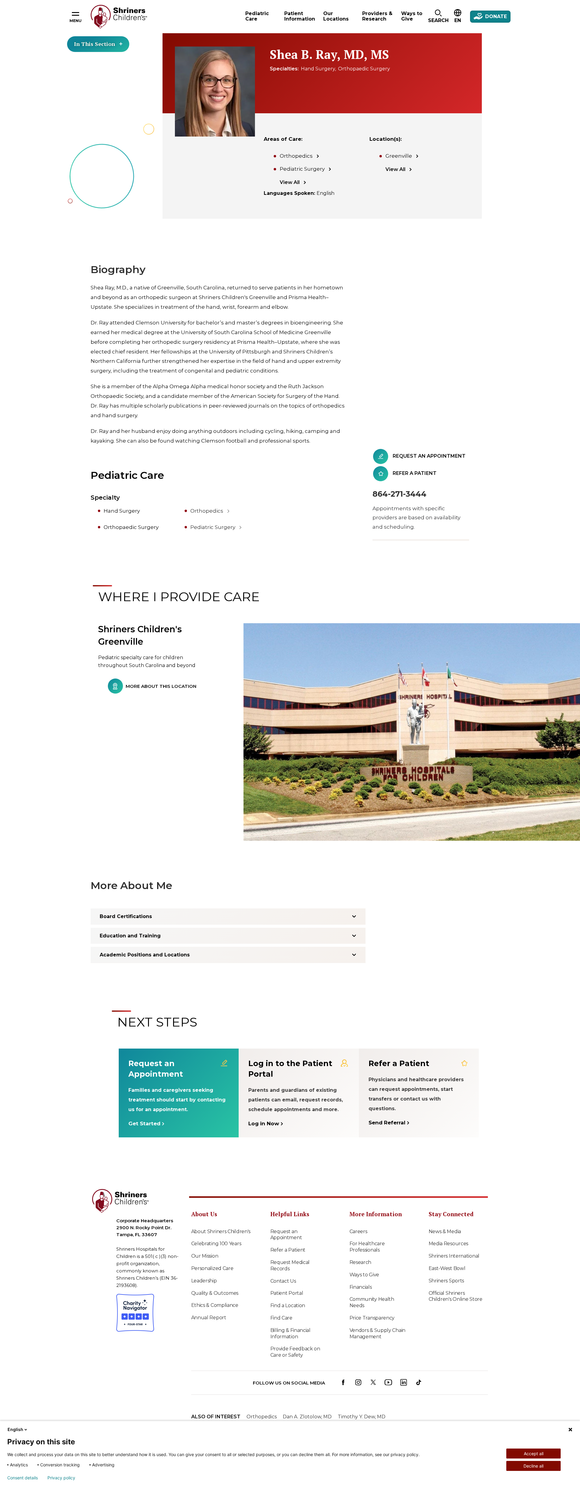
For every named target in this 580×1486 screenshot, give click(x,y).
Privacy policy (61, 1477)
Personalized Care (212, 1268)
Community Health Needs (372, 1302)
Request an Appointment (286, 1235)
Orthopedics (296, 156)
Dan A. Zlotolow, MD (307, 1417)
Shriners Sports (446, 1281)
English (15, 1429)
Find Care (281, 1318)
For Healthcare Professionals (367, 1247)
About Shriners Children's (221, 1231)
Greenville (398, 156)
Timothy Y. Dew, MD (361, 1417)
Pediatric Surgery (302, 169)
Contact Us (283, 1281)
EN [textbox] (457, 20)
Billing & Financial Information (290, 1333)
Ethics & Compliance (214, 1305)
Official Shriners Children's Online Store (455, 1296)
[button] (438, 16)
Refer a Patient (288, 1250)
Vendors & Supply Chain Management (377, 1333)
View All (290, 182)
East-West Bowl (447, 1268)
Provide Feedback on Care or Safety (295, 1352)
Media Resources (449, 1243)
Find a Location (287, 1305)
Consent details (22, 1477)
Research (361, 1262)
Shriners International (454, 1256)
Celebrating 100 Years (216, 1243)
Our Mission (204, 1256)
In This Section (94, 43)
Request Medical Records (290, 1265)
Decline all (533, 1465)
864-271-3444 (399, 493)
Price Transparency (372, 1318)
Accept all (533, 1453)
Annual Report (208, 1317)
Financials (361, 1287)
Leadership (204, 1281)
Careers (358, 1231)
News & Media (445, 1231)
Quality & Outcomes (215, 1293)
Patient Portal (286, 1293)
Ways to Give (364, 1275)
